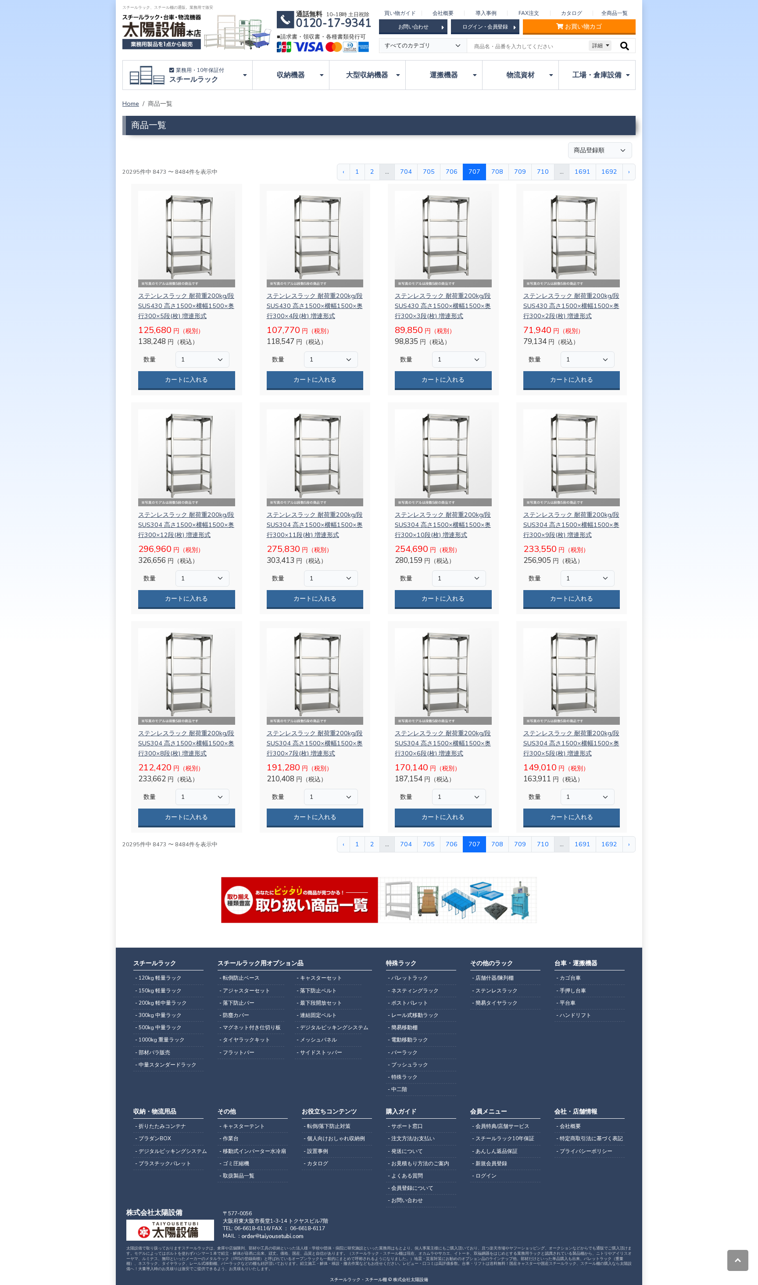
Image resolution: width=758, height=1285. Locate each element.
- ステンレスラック (495, 990)
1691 (582, 171)
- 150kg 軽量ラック (158, 990)
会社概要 (443, 13)
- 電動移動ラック (408, 1039)
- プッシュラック (408, 1064)
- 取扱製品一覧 (236, 1175)
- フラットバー (236, 1052)
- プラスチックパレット (163, 1163)
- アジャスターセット (244, 990)
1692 (609, 171)
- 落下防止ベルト (317, 990)
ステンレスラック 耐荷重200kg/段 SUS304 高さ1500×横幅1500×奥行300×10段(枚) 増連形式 (443, 524)
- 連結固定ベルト (317, 1015)
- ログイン (484, 1175)
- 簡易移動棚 (403, 1027)
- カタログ (316, 1163)
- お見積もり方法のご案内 (418, 1163)
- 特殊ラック (403, 1077)
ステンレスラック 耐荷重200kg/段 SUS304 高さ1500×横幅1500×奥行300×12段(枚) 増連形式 (186, 524)
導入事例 (486, 13)
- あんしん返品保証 (495, 1151)
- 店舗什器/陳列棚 (493, 977)
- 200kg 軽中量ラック (161, 1002)
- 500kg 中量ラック (158, 1027)
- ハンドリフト (573, 1015)
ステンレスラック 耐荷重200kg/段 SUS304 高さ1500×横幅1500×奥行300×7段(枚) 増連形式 (315, 743)
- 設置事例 (316, 1151)
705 (429, 171)
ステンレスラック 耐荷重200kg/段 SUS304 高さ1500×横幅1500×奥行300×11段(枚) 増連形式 (315, 524)
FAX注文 (528, 13)
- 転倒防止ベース (239, 977)
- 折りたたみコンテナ (160, 1126)
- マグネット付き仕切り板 (250, 1027)
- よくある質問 (405, 1175)
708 (497, 171)
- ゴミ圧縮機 (234, 1163)
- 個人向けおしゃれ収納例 (334, 1138)
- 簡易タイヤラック (495, 1002)
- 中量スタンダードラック (166, 1064)
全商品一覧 (614, 13)
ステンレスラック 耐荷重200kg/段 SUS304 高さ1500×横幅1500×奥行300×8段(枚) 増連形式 (186, 743)
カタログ (571, 13)
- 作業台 (229, 1138)
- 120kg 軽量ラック (158, 977)
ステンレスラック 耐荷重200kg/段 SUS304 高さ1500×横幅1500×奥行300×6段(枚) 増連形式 (443, 743)
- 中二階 (397, 1089)
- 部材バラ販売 (152, 1052)
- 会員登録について (410, 1188)
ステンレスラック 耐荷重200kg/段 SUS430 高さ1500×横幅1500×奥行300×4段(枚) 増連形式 (315, 305)
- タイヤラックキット (244, 1039)
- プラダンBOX (153, 1138)
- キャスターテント (242, 1126)
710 (543, 171)
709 (520, 171)
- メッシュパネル (317, 1039)
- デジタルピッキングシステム (329, 1027)
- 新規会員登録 (489, 1163)
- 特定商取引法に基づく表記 (589, 1138)
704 (406, 171)
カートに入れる (186, 379)
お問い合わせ (413, 26)
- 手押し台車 (571, 990)
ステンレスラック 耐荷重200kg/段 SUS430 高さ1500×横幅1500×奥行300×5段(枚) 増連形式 (186, 305)
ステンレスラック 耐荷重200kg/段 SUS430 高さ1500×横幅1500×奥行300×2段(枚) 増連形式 (571, 305)
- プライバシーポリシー (584, 1151)
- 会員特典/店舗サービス (500, 1126)
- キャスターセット (319, 977)
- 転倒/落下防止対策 (327, 1126)
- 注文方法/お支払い (411, 1138)
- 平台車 (566, 1002)
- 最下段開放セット (319, 1002)
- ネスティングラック (413, 990)
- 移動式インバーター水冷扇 (252, 1151)
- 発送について (405, 1151)
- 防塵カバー (234, 1015)
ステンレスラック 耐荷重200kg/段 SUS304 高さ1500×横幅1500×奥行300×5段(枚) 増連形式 (571, 743)
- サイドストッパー (319, 1052)
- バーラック (403, 1052)
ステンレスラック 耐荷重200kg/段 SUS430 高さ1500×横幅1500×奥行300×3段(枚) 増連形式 (443, 305)
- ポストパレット (408, 1002)
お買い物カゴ (583, 26)
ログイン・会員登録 (485, 26)
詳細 (597, 45)
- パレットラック (408, 977)
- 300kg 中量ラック (158, 1015)
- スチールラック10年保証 (503, 1138)
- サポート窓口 (405, 1126)
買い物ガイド (400, 13)
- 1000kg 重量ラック (160, 1039)
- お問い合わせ (405, 1200)
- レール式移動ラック (413, 1015)
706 (452, 171)
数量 (149, 359)
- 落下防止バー (236, 1002)
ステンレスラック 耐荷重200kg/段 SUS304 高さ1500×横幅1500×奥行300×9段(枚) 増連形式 (571, 524)
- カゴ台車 (568, 977)
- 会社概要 (568, 1126)
